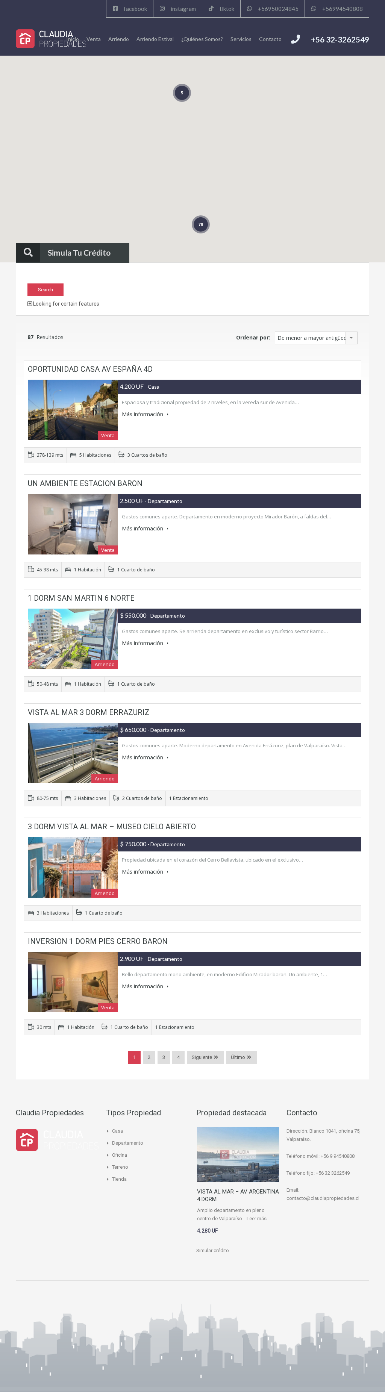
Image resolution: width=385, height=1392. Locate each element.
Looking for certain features (65, 304)
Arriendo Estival (155, 39)
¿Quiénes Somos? (202, 39)
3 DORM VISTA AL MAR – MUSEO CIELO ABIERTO (112, 826)
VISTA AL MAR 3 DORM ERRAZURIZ (89, 712)
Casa (117, 1131)
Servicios (241, 39)
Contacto (270, 39)
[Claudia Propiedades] (51, 38)
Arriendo (118, 39)
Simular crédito (212, 1250)
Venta (93, 39)
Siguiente (202, 1057)
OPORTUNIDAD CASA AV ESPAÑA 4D (90, 369)
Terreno (120, 1167)
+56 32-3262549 (340, 39)
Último (238, 1057)
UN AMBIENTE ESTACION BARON (85, 483)
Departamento (127, 1143)
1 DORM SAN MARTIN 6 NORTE (81, 598)
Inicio (72, 39)
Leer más (257, 1218)
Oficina (119, 1155)
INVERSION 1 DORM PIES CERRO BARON (98, 941)
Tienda (119, 1179)
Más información (143, 414)
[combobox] (316, 338)
